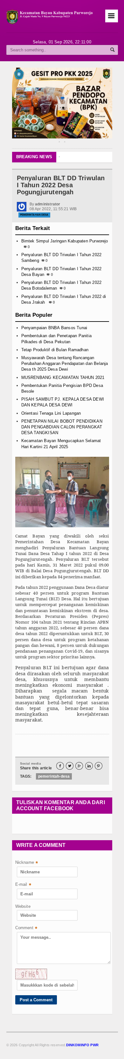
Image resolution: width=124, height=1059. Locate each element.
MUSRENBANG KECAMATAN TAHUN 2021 (63, 377)
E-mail (23, 885)
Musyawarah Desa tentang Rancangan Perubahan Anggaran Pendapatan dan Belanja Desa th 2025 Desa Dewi (64, 363)
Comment (26, 928)
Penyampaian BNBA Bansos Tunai (54, 327)
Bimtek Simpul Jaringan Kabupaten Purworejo (64, 241)
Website (23, 906)
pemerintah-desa (54, 776)
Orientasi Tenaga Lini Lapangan (51, 413)
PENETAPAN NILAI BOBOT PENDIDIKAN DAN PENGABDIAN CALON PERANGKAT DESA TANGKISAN (61, 427)
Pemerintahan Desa (34, 214)
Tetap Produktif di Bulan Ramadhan (54, 349)
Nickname (26, 863)
